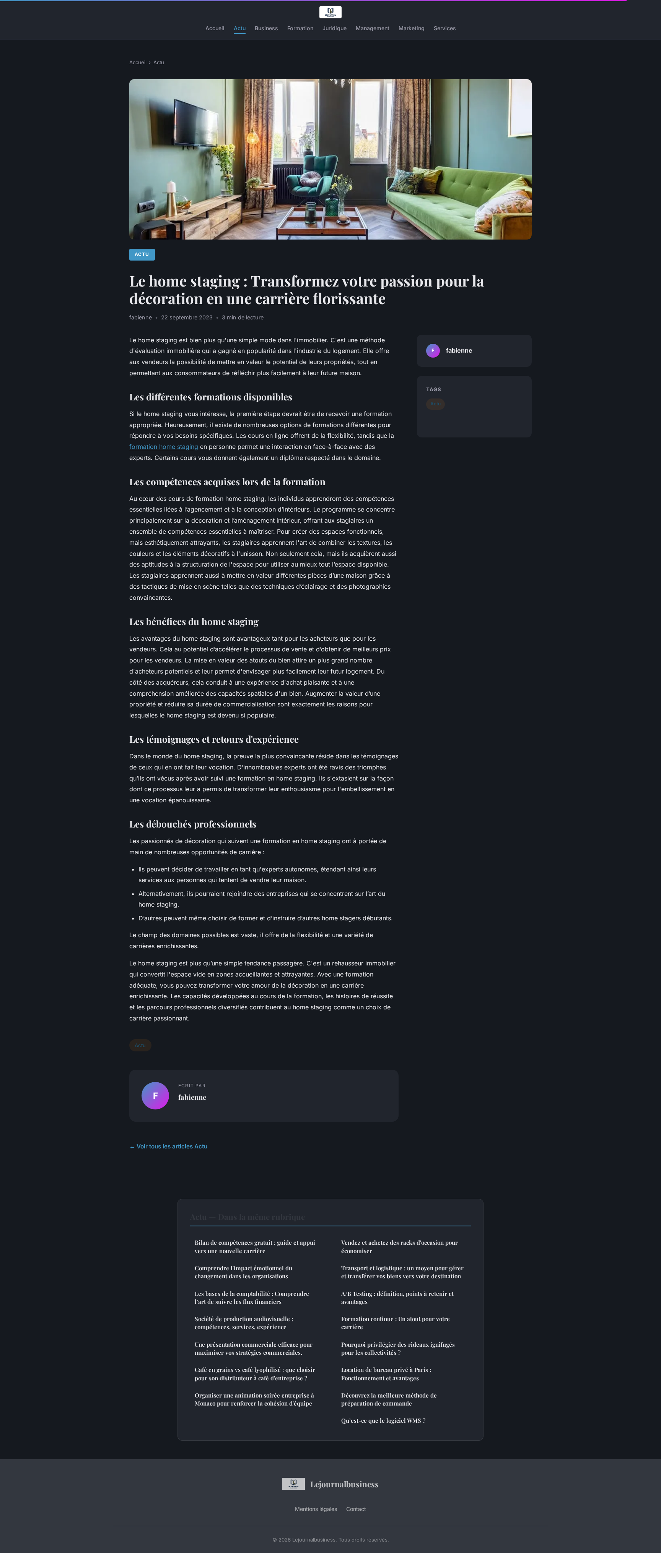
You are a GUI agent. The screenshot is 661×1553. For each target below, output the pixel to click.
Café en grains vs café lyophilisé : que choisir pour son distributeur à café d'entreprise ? (255, 1373)
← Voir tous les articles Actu (168, 1146)
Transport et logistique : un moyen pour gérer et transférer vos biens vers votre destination (402, 1272)
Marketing (412, 28)
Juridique (334, 28)
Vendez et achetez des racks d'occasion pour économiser (399, 1246)
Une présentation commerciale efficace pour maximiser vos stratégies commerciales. (254, 1348)
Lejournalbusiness (344, 1484)
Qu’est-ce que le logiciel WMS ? (383, 1420)
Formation (300, 28)
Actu (240, 28)
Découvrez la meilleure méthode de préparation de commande (389, 1399)
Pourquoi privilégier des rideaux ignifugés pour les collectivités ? (398, 1348)
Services (445, 28)
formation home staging (163, 446)
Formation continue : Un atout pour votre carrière (395, 1323)
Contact (356, 1509)
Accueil (215, 28)
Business (266, 28)
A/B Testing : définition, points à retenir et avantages (397, 1297)
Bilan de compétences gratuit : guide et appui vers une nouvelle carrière (255, 1246)
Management (372, 28)
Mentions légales (316, 1509)
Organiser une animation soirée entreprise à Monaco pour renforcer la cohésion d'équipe (254, 1399)
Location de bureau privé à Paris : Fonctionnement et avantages (386, 1373)
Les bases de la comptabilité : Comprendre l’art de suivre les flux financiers (252, 1297)
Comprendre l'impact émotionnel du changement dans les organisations (243, 1272)
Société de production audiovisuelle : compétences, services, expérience (244, 1323)
